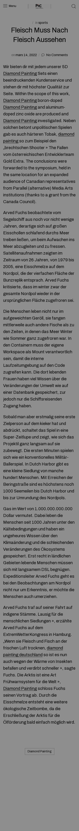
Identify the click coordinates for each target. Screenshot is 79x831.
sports (43, 22)
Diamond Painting (20, 73)
